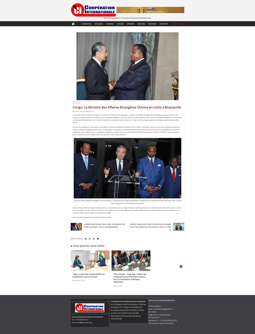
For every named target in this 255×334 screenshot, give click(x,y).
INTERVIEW (130, 24)
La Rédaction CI (89, 111)
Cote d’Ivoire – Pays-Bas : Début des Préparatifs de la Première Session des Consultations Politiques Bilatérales (92, 278)
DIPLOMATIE (99, 24)
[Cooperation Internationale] (73, 23)
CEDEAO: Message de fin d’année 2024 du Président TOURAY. (132, 275)
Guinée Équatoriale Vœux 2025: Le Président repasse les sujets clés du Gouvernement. (104, 225)
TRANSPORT (164, 24)
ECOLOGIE (120, 24)
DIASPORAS (141, 24)
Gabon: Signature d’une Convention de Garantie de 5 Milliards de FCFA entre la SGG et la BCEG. (150, 227)
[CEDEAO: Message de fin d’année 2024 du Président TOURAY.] (134, 252)
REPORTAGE (152, 24)
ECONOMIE (110, 24)
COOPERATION (86, 24)
